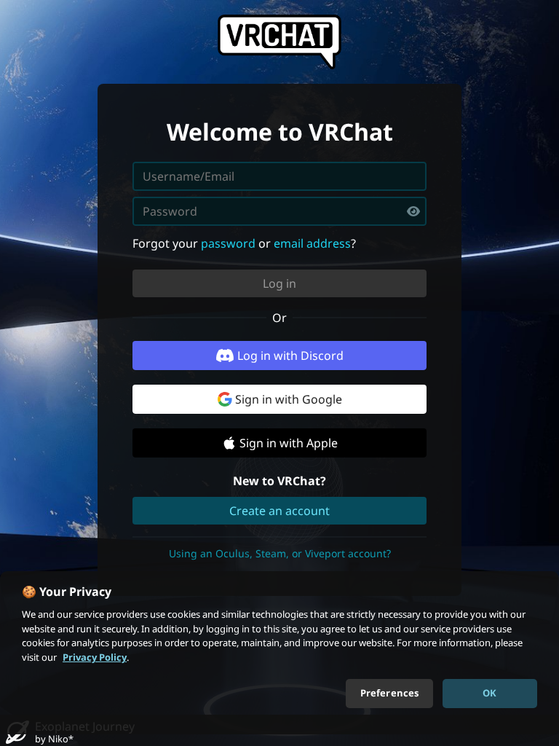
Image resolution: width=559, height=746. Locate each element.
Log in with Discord (290, 356)
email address (312, 243)
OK (489, 692)
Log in (279, 283)
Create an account (279, 511)
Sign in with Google (288, 399)
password (228, 243)
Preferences (389, 692)
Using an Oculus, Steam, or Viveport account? (280, 553)
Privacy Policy (95, 657)
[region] (279, 652)
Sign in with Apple (288, 443)
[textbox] (279, 211)
